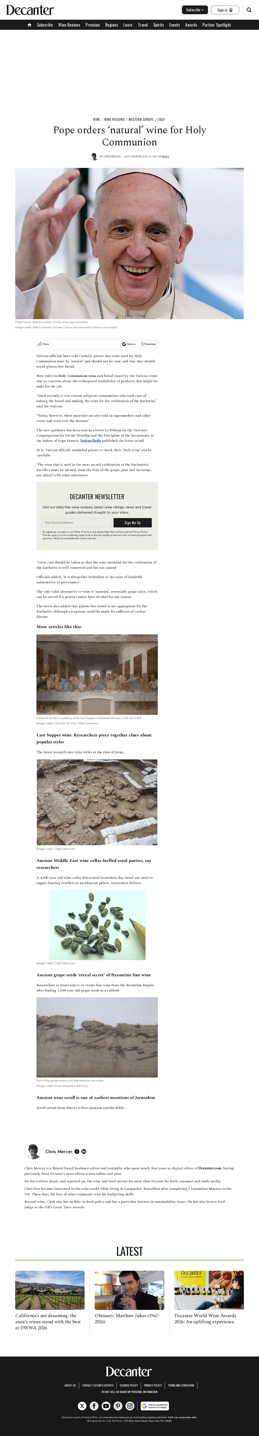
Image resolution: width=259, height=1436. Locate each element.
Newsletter (151, 344)
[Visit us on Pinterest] (118, 1406)
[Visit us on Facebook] (94, 1406)
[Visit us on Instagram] (129, 1406)
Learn (128, 25)
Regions (111, 25)
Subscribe (193, 9)
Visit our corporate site (182, 1417)
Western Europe (141, 119)
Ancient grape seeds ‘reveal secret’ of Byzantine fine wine (93, 975)
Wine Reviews (69, 25)
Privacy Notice (140, 532)
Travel (143, 25)
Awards (191, 25)
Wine (96, 119)
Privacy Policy (153, 1385)
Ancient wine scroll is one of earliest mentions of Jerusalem (95, 1097)
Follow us (131, 344)
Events (174, 25)
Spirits (158, 25)
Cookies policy (129, 1385)
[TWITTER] (77, 1151)
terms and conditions (181, 1385)
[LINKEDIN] (84, 1151)
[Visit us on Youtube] (106, 1406)
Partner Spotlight (217, 25)
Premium (93, 25)
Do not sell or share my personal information (129, 1392)
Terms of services (83, 532)
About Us (70, 1385)
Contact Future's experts (98, 1385)
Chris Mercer (112, 156)
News (165, 156)
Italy (161, 119)
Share (46, 344)
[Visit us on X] (82, 1406)
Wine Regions (114, 119)
